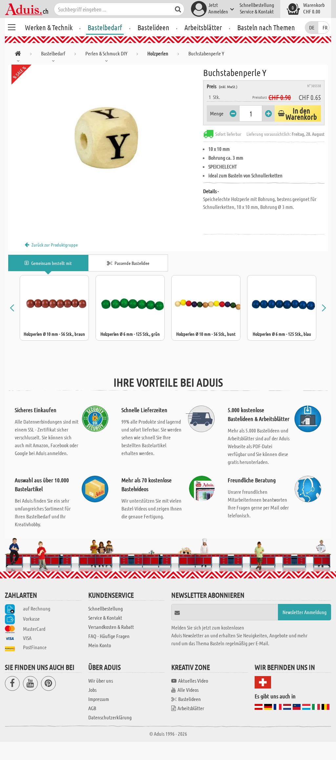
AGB (92, 708)
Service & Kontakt (257, 11)
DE (311, 27)
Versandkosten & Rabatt (111, 627)
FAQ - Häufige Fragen (109, 636)
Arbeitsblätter (203, 27)
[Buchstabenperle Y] (105, 138)
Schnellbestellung (257, 5)
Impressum (98, 699)
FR (325, 27)
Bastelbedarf (105, 27)
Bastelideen (153, 27)
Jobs (92, 690)
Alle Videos (188, 690)
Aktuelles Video (193, 680)
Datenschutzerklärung (110, 717)
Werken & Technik (49, 27)
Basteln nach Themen (266, 27)
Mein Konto (99, 645)
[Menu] (11, 26)
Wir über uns (100, 680)
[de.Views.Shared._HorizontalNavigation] (18, 54)
